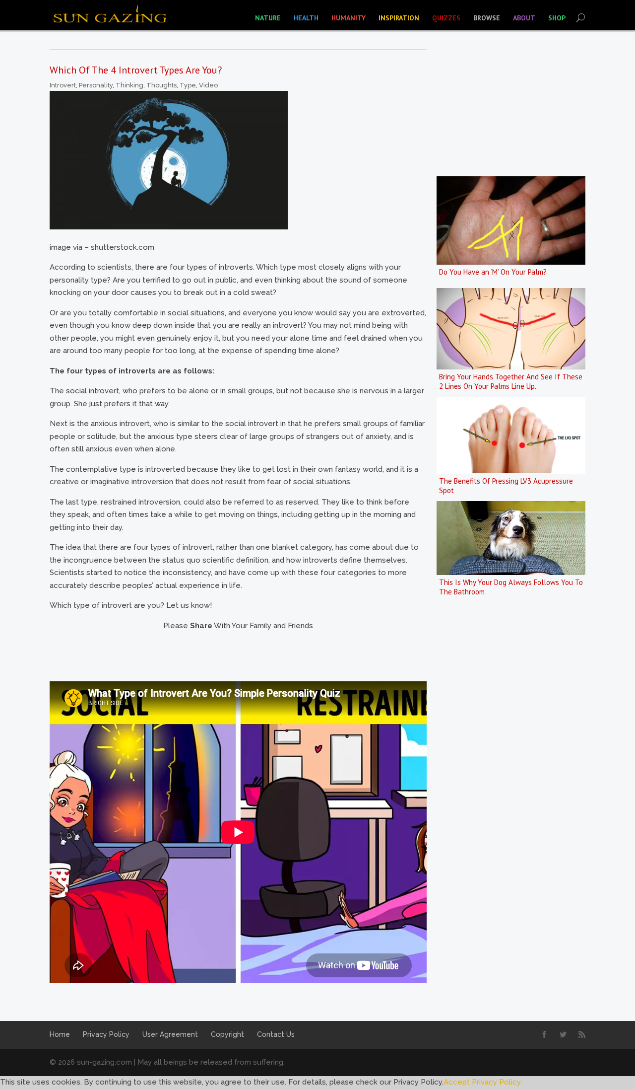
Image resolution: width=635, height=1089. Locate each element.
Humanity (348, 17)
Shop (557, 17)
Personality (96, 85)
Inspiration (399, 17)
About (524, 17)
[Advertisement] (230, 654)
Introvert (63, 85)
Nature (268, 17)
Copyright (227, 1034)
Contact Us (276, 1034)
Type (188, 85)
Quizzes (446, 17)
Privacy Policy (106, 1034)
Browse (486, 17)
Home (60, 1034)
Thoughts (161, 85)
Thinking (129, 85)
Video (208, 85)
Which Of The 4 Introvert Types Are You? (136, 70)
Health (306, 17)
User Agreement (170, 1034)
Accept (457, 1082)
